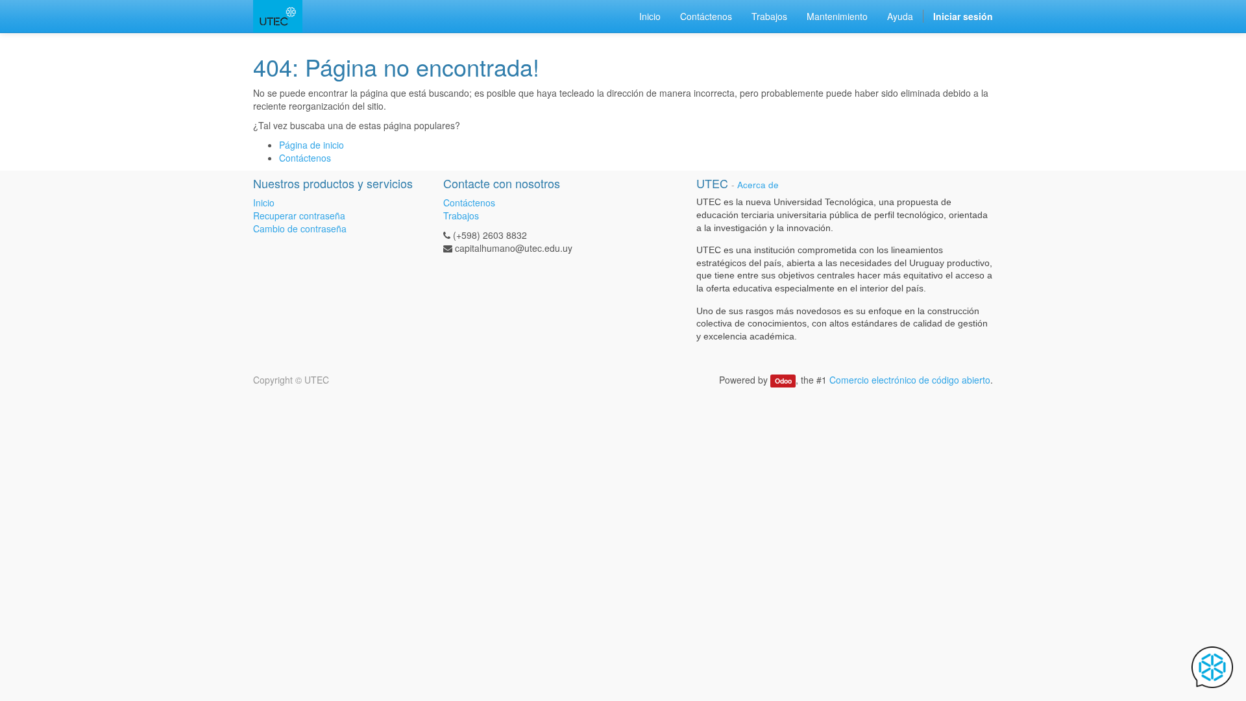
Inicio (264, 202)
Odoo (783, 381)
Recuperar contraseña (299, 215)
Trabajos (461, 215)
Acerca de (758, 184)
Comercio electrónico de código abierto (909, 379)
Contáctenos (305, 157)
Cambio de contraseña (300, 228)
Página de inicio (311, 144)
